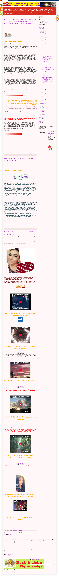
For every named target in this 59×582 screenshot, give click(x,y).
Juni (42, 107)
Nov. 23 (43, 43)
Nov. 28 (43, 36)
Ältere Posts (34, 532)
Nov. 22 (43, 44)
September (43, 103)
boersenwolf (8, 555)
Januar (42, 114)
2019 (41, 117)
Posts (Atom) (10, 534)
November (43, 32)
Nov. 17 (43, 51)
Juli (41, 106)
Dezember (43, 31)
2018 (41, 118)
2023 (41, 27)
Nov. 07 (43, 92)
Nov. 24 (43, 41)
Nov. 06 (43, 93)
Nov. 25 (43, 40)
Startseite (20, 532)
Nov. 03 (43, 97)
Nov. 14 (43, 55)
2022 (41, 28)
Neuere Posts (6, 532)
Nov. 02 (43, 99)
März (42, 111)
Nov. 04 (43, 96)
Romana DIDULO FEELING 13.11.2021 (48, 69)
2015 (41, 122)
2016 (41, 121)
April (42, 110)
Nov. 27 (43, 37)
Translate (46, 22)
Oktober (42, 102)
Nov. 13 (43, 84)
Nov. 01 (43, 100)
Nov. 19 (43, 48)
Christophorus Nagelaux (9, 554)
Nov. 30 (43, 33)
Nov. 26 (43, 39)
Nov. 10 (43, 88)
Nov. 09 (43, 89)
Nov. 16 (43, 52)
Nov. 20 (43, 47)
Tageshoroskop (20, 352)
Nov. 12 (43, 85)
